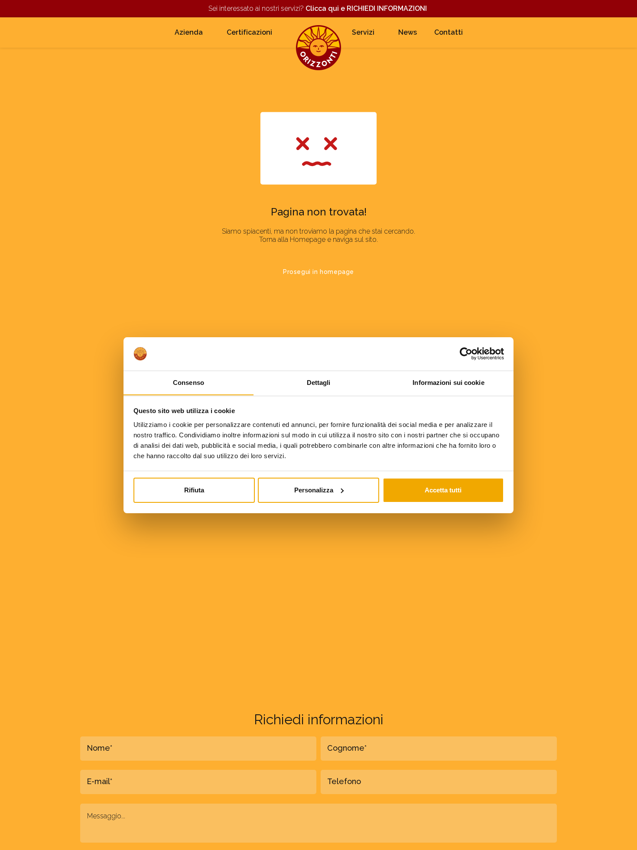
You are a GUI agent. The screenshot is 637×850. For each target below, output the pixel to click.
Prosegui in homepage (318, 271)
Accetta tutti (443, 490)
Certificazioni (249, 32)
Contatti (448, 32)
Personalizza (313, 490)
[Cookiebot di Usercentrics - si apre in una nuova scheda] (466, 353)
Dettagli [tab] (319, 382)
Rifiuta (194, 490)
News (407, 32)
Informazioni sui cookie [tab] (448, 382)
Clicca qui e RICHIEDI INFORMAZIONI (367, 8)
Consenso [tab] (188, 382)
